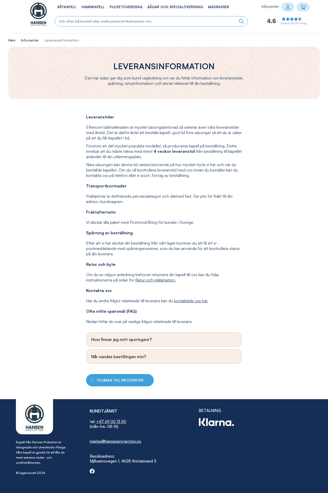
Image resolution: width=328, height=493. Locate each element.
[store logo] (33, 14)
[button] (280, 22)
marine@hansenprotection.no (115, 441)
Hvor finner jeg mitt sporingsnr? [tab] (121, 339)
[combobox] (151, 21)
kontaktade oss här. (191, 300)
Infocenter (30, 40)
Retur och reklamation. (155, 280)
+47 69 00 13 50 (111, 421)
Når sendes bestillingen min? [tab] (118, 356)
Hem (12, 40)
